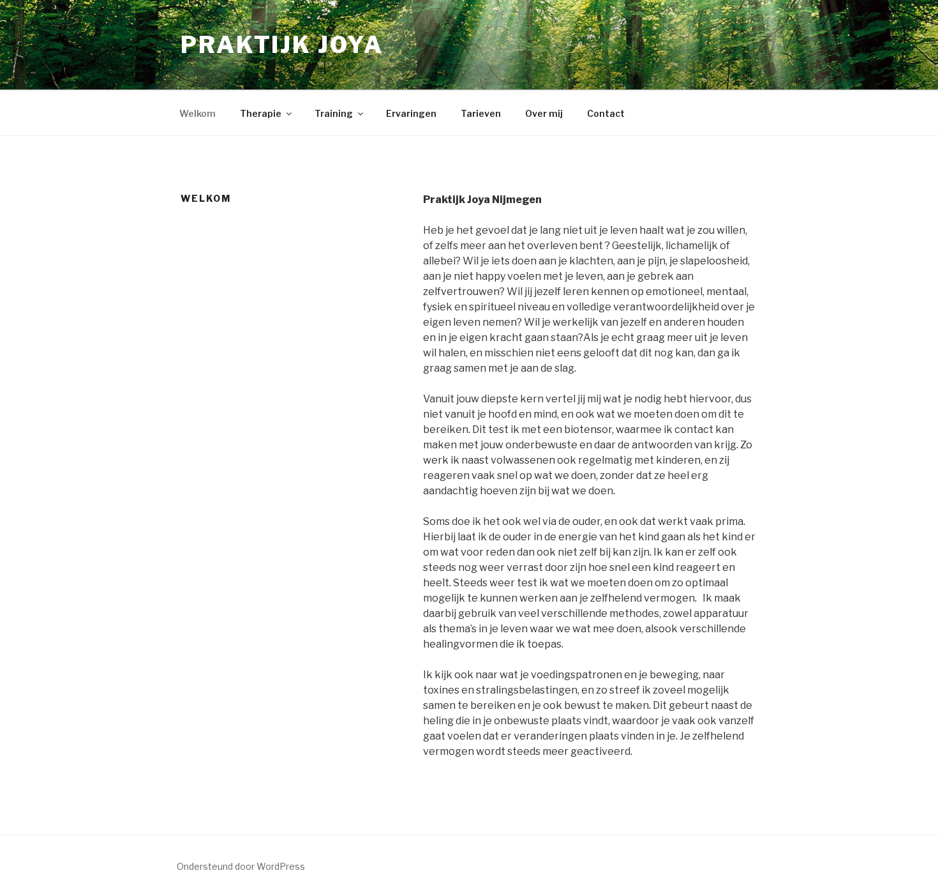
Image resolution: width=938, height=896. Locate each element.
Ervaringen (411, 113)
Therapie (260, 113)
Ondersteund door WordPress (241, 866)
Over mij (544, 113)
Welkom (197, 113)
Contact (606, 113)
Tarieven (481, 113)
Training (334, 113)
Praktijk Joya (282, 45)
